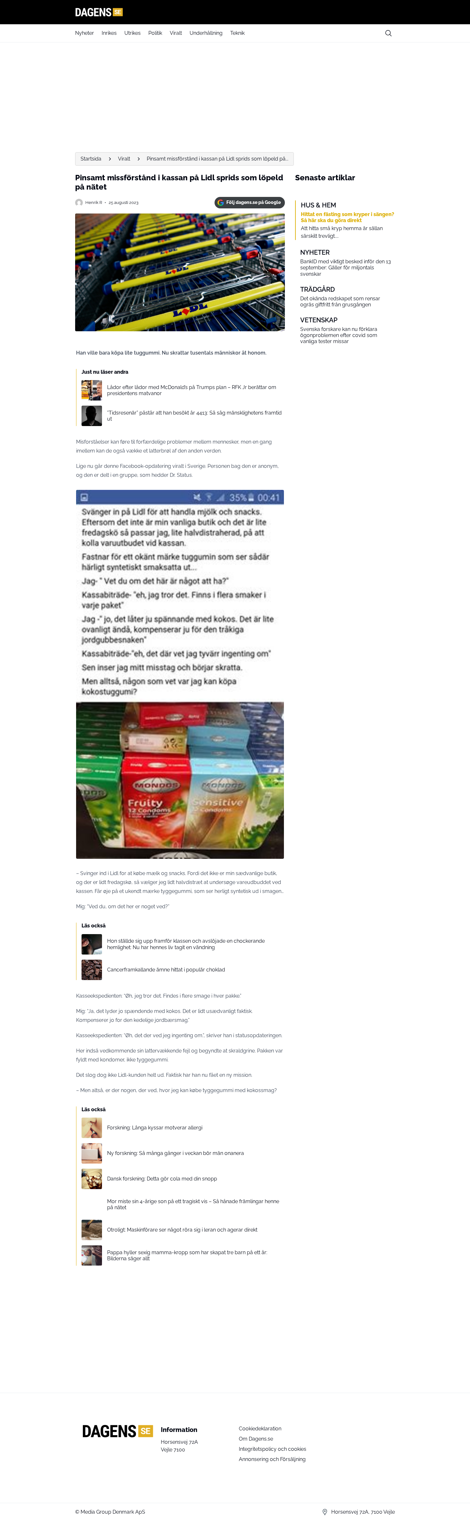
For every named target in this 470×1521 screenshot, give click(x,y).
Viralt (176, 33)
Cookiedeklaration (260, 1429)
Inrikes (109, 33)
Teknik (237, 33)
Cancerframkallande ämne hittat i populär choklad (166, 970)
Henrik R (93, 202)
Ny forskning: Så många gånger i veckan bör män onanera (175, 1153)
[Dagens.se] (235, 12)
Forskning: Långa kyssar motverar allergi (154, 1128)
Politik (155, 33)
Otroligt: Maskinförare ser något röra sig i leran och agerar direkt (182, 1230)
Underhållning (206, 33)
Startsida (91, 159)
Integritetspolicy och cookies (272, 1449)
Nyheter (84, 33)
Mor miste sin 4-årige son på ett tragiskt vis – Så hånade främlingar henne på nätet (193, 1204)
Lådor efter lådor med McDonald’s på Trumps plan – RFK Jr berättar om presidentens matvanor (191, 390)
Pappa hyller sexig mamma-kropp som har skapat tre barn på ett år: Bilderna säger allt (187, 1255)
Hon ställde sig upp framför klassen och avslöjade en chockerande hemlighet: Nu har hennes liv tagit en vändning (186, 944)
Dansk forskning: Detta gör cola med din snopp (162, 1179)
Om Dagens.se (256, 1439)
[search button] (388, 33)
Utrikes (132, 33)
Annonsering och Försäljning (272, 1459)
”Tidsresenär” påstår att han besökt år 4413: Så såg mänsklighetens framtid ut (194, 416)
